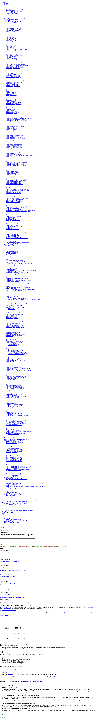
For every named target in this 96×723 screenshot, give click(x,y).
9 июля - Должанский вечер (11, 83)
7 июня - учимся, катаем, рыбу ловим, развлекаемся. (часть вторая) (17, 189)
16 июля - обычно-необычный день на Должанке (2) (15, 54)
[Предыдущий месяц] (12, 534)
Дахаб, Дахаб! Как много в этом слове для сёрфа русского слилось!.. (16, 501)
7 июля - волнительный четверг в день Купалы (14, 335)
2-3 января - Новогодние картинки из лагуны (14, 464)
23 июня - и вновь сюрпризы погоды (12, 363)
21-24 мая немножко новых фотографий (13, 15)
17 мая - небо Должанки (10, 409)
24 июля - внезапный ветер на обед (14, 312)
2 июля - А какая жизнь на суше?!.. (12, 110)
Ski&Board (4, 516)
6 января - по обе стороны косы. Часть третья (14, 460)
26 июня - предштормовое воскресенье (13, 359)
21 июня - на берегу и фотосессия (12, 366)
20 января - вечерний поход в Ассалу (12, 441)
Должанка (24, 546)
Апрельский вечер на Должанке (11, 492)
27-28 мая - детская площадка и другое (13, 397)
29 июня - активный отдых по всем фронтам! (14, 342)
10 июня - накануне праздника (11, 381)
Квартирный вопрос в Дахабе (11, 292)
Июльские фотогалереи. (10, 495)
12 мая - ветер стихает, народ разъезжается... (13, 231)
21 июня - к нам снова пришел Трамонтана (13, 367)
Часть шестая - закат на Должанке (14, 347)
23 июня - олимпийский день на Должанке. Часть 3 (15, 149)
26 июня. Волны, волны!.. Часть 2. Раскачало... (14, 137)
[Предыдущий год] (4, 534)
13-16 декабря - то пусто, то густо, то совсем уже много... (16, 261)
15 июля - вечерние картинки (11, 56)
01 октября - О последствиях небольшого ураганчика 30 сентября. (17, 481)
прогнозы (54, 546)
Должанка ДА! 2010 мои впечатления (12, 482)
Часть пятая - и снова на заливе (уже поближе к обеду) (17, 353)
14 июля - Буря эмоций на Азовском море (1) (14, 63)
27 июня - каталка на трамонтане (12, 134)
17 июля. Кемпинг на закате (11, 47)
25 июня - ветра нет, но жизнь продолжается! (14, 141)
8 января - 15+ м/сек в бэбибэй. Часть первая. (14, 458)
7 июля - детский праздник (11, 93)
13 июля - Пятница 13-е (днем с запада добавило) (14, 66)
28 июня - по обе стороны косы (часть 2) (13, 129)
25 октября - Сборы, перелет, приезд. (12, 294)
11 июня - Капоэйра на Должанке (12, 177)
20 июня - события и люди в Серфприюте (13, 154)
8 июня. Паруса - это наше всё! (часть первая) (14, 187)
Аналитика (21, 546)
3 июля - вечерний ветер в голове (12, 107)
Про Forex (6, 505)
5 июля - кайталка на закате (11, 100)
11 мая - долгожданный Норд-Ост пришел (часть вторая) (16, 232)
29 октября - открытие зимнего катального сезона (14, 291)
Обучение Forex (31, 546)
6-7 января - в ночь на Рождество (12, 253)
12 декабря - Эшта (9, 262)
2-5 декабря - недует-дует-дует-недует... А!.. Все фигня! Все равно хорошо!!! (19, 266)
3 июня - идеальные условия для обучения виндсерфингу (16, 388)
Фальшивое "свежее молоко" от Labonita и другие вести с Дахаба (12, 597)
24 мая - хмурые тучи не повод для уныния (13, 218)
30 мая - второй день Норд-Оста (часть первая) (14, 394)
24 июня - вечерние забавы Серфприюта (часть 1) (14, 145)
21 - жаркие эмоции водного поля (12, 35)
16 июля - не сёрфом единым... (11, 322)
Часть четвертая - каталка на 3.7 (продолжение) (16, 358)
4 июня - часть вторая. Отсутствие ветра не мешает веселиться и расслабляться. (20, 196)
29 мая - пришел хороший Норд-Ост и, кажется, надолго (16, 396)
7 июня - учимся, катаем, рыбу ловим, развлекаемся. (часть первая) (17, 190)
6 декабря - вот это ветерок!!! (11, 265)
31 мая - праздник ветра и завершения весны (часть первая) (16, 207)
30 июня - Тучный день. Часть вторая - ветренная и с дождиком (17, 121)
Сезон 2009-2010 (7, 518)
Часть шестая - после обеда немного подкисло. (16, 354)
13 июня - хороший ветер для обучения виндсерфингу (15, 377)
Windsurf (3, 6)
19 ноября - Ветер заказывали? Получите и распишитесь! (16, 276)
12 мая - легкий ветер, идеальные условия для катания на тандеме (17, 416)
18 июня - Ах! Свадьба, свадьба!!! (12, 365)
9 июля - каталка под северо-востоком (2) (13, 85)
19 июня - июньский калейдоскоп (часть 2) (13, 157)
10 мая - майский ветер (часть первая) (12, 236)
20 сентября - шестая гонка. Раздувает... (15, 300)
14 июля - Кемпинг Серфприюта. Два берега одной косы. (16, 64)
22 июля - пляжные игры (10, 316)
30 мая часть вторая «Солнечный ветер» (13, 208)
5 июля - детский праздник (11, 101)
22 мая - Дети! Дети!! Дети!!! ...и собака (13, 220)
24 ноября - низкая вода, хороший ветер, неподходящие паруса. (17, 272)
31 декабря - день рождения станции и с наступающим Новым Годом (18, 467)
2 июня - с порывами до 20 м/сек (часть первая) (14, 201)
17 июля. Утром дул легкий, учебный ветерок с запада (15, 52)
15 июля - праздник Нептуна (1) (11, 59)
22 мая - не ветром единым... (11, 403)
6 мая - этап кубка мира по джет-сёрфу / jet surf (14, 425)
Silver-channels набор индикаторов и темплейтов (14, 504)
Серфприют (37, 546)
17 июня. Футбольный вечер (11, 160)
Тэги (1, 544)
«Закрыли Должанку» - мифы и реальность (13, 380)
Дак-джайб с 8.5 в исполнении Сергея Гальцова (14, 260)
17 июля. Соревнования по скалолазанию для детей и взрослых (17, 49)
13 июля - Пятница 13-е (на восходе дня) (13, 68)
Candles (1, 546)
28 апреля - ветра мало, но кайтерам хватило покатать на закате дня (18, 242)
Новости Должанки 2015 (8, 8)
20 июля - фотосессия (10, 39)
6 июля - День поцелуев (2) (11, 98)
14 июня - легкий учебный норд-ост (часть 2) (14, 169)
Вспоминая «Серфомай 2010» (9, 437)
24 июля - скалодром (9, 26)
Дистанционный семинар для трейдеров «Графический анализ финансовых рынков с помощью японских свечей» (25, 509)
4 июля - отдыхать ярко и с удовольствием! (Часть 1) (15, 106)
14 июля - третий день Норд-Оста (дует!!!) (13, 326)
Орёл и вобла (8, 257)
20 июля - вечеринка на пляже (11, 38)
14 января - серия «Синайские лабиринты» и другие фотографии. (17, 447)
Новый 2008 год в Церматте (9, 521)
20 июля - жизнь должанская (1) (11, 41)
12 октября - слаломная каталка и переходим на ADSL (10, 567)
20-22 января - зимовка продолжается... (13, 248)
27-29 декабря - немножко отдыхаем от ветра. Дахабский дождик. (17, 469)
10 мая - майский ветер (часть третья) (12, 234)
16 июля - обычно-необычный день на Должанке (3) (15, 53)
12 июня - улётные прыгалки (11, 176)
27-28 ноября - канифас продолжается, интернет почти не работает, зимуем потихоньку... (21, 270)
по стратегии (45, 546)
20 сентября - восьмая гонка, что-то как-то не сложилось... (18, 298)
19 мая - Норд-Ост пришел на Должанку (13, 406)
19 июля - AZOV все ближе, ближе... (12, 42)
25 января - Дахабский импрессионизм (13, 247)
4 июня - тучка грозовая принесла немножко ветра (15, 387)
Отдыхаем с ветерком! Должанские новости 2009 (12, 494)
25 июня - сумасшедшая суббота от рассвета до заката (15, 360)
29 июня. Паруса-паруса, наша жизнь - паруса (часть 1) (15, 126)
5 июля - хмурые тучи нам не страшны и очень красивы (16, 102)
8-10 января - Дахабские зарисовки (12, 252)
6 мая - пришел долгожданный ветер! (12, 424)
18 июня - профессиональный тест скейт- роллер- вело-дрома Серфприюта (19, 370)
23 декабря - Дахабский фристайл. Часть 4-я (13, 470)
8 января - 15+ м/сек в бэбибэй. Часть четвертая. (14, 455)
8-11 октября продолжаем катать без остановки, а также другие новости (13, 570)
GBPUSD (9, 546)
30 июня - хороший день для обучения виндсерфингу (15, 341)
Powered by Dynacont (3, 720)
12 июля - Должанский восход (11, 72)
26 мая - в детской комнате (10, 217)
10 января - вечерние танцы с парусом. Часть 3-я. (14, 449)
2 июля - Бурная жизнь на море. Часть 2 (13, 111)
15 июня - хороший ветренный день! (12, 374)
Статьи (3, 513)
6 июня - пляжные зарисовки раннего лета (13, 385)
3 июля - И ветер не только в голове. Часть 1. (14, 109)
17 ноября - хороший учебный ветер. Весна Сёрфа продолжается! (17, 278)
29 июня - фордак (9, 124)
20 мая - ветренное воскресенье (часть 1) (13, 223)
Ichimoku (11, 546)
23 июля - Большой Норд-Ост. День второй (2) (14, 28)
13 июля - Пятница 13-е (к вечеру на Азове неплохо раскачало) (17, 65)
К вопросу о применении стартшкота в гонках (14, 487)
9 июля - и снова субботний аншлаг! (12, 333)
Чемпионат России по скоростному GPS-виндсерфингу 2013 (14, 18)
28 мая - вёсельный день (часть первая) (13, 213)
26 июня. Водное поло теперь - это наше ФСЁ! (14, 139)
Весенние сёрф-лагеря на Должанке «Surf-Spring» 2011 (15, 433)
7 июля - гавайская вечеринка (11, 92)
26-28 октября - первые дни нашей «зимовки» (14, 293)
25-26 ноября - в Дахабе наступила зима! (13, 271)
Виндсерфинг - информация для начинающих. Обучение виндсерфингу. (16, 439)
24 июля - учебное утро (12, 313)
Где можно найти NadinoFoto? (9, 512)
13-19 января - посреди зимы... (11, 249)
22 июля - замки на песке (10, 33)
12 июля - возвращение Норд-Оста (12, 329)
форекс (65, 546)
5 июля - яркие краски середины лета (12, 103)
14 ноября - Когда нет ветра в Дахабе (12, 282)
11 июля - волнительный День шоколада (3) (13, 75)
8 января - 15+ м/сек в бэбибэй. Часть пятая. (13, 454)
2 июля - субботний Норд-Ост (11, 339)
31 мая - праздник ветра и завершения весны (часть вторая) (16, 206)
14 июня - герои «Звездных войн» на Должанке (14, 168)
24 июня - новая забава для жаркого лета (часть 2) (14, 146)
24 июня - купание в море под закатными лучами (14, 143)
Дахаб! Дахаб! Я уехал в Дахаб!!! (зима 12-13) (12, 19)
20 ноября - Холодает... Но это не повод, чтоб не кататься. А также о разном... (19, 275)
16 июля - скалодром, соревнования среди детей (14, 321)
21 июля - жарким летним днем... (12, 317)
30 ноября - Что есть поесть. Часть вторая (13, 268)
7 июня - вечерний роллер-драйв (12, 188)
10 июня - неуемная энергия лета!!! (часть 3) (14, 181)
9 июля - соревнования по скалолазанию (13, 332)
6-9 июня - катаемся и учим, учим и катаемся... (14, 11)
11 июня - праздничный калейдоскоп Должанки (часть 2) (16, 179)
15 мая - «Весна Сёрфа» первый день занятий (14, 413)
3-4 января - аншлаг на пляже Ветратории (13, 255)
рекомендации (57, 546)
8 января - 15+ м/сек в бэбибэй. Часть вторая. (14, 457)
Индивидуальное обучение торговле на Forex (14, 507)
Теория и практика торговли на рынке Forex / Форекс (15, 508)
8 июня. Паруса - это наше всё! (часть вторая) (14, 186)
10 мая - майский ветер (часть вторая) (12, 235)
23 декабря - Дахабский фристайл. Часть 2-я (13, 473)
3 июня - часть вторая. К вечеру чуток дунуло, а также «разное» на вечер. (18, 198)
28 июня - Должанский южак (11, 348)
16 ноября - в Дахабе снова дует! (12, 279)
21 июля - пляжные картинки (11, 36)
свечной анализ (61, 546)
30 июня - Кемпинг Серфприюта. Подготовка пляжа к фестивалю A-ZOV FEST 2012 (21, 118)
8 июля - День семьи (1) (10, 91)
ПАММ (35, 546)
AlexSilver (2, 0)
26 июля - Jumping (11, 306)
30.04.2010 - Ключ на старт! (11, 490)
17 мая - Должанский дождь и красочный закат (14, 226)
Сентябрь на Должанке (10, 496)
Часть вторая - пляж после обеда (13, 344)
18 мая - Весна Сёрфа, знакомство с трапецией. (14, 407)
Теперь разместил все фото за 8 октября (7, 552)
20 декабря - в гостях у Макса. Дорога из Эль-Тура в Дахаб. (16, 258)
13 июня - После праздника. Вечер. (12, 171)
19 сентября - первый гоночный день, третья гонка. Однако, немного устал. (21, 302)
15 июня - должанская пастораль (12, 166)
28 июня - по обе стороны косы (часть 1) (13, 130)
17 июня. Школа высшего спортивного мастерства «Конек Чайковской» (18, 159)
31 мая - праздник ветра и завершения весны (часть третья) (16, 205)
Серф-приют (6, 5)
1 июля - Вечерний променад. (11, 113)
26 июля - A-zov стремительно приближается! (14, 305)
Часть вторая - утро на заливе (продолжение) (16, 350)
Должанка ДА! (6, 4)
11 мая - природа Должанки (11, 417)
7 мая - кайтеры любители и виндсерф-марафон (14, 422)
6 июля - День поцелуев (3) (11, 97)
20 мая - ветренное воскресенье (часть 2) (13, 222)
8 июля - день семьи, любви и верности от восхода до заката (16, 334)
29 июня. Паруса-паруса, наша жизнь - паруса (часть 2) (15, 125)
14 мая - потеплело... (9, 414)
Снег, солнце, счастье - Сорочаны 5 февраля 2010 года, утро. (16, 520)
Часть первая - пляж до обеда (13, 343)
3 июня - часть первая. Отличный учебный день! (14, 199)
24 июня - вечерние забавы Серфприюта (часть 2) (14, 144)
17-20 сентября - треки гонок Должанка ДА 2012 (14, 21)
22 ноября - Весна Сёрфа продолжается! (13, 274)
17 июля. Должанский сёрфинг (11, 50)
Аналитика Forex (7, 506)
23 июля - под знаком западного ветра (12, 315)
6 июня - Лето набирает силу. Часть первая (13, 193)
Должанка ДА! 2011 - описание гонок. (13, 296)
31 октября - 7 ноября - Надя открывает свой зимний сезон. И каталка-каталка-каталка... (21, 289)
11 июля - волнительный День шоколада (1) (13, 77)
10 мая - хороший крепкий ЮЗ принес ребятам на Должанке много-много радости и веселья (22, 419)
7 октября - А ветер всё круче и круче (7, 574)
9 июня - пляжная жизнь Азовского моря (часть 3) (14, 184)
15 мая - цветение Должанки (11, 228)
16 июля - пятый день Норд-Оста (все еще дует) (14, 323)
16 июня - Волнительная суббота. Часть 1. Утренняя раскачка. (17, 165)
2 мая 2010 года (9, 438)
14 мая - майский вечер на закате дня (12, 229)
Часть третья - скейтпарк (12, 345)
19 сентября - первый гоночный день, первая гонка (17, 304)
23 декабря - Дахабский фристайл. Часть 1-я (13, 474)
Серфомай (6, 3)
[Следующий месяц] (20, 534)
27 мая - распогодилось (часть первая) (12, 215)
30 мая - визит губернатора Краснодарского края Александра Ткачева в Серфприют (20, 210)
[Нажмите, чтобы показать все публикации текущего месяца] (16, 534)
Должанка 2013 (7, 17)
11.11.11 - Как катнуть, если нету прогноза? (13, 286)
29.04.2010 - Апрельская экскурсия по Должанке (14, 491)
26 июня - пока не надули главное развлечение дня (15, 140)
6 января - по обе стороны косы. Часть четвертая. (14, 459)
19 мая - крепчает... (9, 224)
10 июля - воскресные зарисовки (12, 331)
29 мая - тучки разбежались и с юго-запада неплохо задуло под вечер (18, 211)
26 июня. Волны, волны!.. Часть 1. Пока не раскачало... (15, 138)
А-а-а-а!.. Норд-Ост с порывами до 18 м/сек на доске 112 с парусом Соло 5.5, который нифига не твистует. (24, 486)
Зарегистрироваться (5, 528)
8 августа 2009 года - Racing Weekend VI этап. (14, 498)
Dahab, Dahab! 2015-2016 (8, 7)
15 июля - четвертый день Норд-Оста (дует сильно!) (15, 325)
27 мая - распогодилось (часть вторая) (12, 214)
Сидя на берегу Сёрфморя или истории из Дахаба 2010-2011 (14, 440)
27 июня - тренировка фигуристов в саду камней (14, 135)
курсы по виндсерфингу (51, 611)
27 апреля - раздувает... (10, 432)
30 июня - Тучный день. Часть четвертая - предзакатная (15, 119)
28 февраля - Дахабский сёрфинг (12, 250)
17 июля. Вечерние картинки (11, 48)
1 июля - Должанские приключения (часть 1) (14, 117)
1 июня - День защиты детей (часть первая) (13, 204)
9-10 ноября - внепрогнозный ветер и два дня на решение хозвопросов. (18, 287)
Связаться (4, 523)
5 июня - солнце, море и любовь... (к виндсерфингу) (15, 386)
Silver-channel (15, 546)
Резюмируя (10, 297)
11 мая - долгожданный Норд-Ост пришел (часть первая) (16, 233)
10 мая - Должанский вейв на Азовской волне (14, 418)
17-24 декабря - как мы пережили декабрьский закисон (15, 259)
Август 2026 (33, 534)
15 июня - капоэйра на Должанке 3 (12, 167)
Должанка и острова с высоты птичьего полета (14, 237)
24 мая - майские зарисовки (11, 401)
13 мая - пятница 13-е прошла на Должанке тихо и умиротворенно (17, 415)
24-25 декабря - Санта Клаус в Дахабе (12, 472)
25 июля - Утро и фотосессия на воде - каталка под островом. (16, 23)
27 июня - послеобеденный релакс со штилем (14, 133)
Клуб (3, 514)
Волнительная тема (11, 309)
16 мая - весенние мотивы (10, 227)
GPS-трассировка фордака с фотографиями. (13, 483)
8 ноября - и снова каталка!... (11, 288)
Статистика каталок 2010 (10, 485)
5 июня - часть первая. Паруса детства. (13, 195)
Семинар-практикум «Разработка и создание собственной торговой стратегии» (20, 510)
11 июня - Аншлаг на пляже (11, 379)
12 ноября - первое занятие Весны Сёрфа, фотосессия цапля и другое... (18, 283)
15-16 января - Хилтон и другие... (12, 446)
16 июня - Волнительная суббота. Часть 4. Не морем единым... (17, 162)
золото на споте (41, 546)
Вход (3, 527)
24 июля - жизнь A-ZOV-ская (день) (12, 25)
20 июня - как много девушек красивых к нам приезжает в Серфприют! (18, 368)
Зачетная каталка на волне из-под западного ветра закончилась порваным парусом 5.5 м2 (21, 500)
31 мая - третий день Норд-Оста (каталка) (13, 392)
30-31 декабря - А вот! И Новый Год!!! (13, 256)
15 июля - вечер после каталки (11, 324)
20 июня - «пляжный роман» (11, 156)
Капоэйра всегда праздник (10, 10)
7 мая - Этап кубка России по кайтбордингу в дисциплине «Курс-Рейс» (18, 423)
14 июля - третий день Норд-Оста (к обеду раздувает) (15, 327)
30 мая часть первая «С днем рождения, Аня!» (14, 209)
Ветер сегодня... (3, 590)
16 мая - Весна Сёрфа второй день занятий (13, 411)
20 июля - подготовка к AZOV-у (11, 37)
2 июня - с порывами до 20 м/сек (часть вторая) (14, 200)
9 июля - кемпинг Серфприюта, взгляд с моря (14, 82)
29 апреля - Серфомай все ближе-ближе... (13, 241)
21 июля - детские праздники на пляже (13, 34)
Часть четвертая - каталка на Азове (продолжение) (17, 352)
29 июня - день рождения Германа (12, 123)
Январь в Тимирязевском (8, 515)
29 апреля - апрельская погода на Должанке (13, 430)
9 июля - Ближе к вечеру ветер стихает (13, 84)
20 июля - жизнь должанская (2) (11, 40)
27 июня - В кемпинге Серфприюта (12, 132)
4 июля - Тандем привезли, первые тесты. (13, 104)
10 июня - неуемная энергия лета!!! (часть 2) (14, 182)
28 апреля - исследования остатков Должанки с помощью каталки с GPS (18, 431)
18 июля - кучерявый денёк (11, 46)
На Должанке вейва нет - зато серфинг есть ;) (14, 478)
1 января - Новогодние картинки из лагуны (13, 465)
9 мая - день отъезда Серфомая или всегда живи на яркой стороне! (17, 420)
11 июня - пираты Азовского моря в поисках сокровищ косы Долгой (18, 178)
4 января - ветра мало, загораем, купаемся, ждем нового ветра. (17, 463)
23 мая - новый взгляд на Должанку (12, 402)
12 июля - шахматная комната (11, 71)
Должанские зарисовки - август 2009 (12, 497)
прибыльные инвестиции (50, 546)
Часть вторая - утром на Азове (13, 356)
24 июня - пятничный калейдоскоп (12, 362)
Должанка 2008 (7, 499)
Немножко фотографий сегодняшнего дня (8, 583)
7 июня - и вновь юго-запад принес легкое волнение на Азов (16, 383)
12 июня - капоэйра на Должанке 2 (12, 174)
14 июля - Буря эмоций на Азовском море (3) (14, 61)
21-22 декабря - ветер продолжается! (12, 475)
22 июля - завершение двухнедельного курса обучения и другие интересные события (20, 32)
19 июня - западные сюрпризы (11, 369)
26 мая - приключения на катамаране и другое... (14, 216)
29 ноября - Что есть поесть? (11, 269)
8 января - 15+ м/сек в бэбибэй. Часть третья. (14, 456)
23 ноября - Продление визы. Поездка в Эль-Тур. (14, 273)
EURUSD (4, 546)
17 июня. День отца (9, 161)
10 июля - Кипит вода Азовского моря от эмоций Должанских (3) (17, 79)
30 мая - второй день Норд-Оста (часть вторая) (14, 393)
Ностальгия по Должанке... (9, 244)
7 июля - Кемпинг (9, 94)
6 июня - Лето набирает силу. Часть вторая (13, 192)
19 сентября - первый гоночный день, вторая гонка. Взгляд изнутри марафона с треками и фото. (24, 303)
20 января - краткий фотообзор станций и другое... (15, 442)
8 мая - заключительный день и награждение (14, 421)
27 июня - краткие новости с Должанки (13, 364)
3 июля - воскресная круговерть (11, 338)
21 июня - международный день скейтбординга (14, 152)
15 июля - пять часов (9, 57)
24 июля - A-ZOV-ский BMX (11, 24)
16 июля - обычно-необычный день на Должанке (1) (15, 55)
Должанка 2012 (7, 20)
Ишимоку (27, 546)
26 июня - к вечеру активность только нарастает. (14, 136)
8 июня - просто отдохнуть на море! (12, 382)
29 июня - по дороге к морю (11, 127)
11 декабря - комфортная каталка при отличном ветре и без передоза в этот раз (19, 263)
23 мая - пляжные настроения (11, 219)
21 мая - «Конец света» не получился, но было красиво (15, 404)
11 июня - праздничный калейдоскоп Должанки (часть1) (16, 180)
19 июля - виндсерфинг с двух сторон (12, 43)
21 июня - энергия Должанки (11, 153)
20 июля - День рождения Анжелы (12, 318)
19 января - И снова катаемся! (11, 443)
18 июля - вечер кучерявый (11, 44)
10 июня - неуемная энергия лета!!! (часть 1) (14, 183)
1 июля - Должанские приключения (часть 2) (14, 116)
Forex (3, 502)
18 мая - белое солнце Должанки (12, 408)
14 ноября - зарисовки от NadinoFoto (12, 281)
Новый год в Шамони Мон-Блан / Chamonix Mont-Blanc (13, 522)
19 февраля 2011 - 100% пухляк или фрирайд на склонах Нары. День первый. (17, 517)
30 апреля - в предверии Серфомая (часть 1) (13, 240)
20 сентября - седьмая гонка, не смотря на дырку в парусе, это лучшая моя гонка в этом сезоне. (24, 299)
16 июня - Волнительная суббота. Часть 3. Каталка (15, 163)
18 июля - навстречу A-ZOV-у (11, 45)
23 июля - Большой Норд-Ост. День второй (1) (14, 29)
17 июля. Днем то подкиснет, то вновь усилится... (14, 51)
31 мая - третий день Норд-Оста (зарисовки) (13, 391)
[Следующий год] (27, 534)
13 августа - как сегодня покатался (12, 22)
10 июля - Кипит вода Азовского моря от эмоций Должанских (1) (17, 81)
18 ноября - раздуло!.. (10, 277)
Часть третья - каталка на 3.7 (13, 357)
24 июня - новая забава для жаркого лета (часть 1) (14, 147)
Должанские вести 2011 (8, 295)
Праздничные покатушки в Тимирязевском (13, 519)
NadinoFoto (4, 511)
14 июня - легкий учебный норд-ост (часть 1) (14, 170)
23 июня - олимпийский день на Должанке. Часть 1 (15, 150)
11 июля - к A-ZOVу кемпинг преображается (14, 73)
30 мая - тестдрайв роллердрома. (11, 395)
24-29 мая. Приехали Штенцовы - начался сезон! (14, 14)
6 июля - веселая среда (10, 336)
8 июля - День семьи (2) (10, 90)
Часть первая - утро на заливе (13, 349)
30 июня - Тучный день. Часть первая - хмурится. (14, 122)
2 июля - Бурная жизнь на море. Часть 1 (13, 112)
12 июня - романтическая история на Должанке (14, 175)
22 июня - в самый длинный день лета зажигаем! (14, 151)
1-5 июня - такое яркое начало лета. (12, 12)
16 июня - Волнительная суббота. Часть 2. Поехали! (15, 164)
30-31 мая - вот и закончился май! (12, 13)
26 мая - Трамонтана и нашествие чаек (13, 399)
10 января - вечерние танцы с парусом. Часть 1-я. (14, 451)
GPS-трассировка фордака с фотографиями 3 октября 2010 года (17, 479)
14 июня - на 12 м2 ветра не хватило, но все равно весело (16, 376)
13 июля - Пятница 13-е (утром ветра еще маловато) (15, 67)
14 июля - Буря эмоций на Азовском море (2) (14, 62)
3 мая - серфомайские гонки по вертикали (13, 427)
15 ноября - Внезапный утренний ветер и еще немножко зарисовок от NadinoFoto (20, 280)
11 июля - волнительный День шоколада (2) (13, 76)
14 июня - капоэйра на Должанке (12, 375)
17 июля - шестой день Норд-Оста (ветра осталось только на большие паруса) (19, 320)
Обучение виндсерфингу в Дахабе (12, 285)
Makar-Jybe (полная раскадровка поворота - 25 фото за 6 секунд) (17, 238)
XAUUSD (19, 546)
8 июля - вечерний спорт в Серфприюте (13, 88)
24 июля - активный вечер (12, 311)
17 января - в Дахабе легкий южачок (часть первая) (15, 445)
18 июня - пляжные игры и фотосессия (13, 371)
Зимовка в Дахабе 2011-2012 (9, 245)
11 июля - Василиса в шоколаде (11, 74)
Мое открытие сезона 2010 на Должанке (13, 493)
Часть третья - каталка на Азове (13, 351)
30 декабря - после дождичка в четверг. (13, 468)
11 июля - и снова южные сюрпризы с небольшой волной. (16, 330)
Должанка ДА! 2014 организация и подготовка (12, 16)
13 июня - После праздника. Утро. (12, 172)
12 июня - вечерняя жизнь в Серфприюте (13, 173)
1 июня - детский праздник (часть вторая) (13, 202)
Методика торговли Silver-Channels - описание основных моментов (15, 503)
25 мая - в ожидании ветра (10, 400)
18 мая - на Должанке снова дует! (12, 225)
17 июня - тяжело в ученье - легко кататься (13, 372)
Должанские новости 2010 (8, 477)
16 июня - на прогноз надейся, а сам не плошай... (14, 373)
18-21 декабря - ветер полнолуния (12, 476)
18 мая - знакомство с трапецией (13, 434)
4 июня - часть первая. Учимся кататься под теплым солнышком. (17, 197)
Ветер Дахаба (8, 284)
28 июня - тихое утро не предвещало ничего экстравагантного (17, 131)
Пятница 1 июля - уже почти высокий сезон (13, 340)
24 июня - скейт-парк (10, 361)
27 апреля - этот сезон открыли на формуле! (13, 243)
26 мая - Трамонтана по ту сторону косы (13, 398)
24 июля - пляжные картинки (11, 27)
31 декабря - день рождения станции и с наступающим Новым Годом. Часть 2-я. (20, 466)
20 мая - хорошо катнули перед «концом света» (14, 405)
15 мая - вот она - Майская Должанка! (12, 412)
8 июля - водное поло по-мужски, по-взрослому (14, 89)
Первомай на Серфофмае (10, 429)
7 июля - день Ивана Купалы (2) (11, 95)
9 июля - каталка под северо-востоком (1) (13, 86)
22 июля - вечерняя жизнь (10, 31)
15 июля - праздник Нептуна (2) (11, 58)
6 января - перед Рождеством (11, 254)
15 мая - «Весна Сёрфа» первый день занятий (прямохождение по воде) (20, 436)
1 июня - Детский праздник (11, 390)
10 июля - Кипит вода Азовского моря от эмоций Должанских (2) (17, 80)
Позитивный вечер (11, 308)
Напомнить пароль (5, 530)
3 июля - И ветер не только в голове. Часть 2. (14, 108)
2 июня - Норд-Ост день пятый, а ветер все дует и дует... (16, 389)
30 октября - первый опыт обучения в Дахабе (14, 290)
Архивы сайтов (5, 2)
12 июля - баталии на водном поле (12, 70)
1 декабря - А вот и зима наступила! (12, 267)
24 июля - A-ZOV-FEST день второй (12, 30)
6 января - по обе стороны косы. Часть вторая (14, 461)
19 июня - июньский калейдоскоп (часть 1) (13, 158)
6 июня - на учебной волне (11, 384)
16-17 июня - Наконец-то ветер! (11, 484)
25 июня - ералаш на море (10, 142)
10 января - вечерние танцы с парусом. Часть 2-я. (14, 450)
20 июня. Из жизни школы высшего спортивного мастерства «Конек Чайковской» (20, 155)
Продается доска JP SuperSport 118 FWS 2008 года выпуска (16, 488)
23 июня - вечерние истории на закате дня (13, 148)
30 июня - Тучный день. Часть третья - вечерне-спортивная (16, 120)
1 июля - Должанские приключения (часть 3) (14, 115)
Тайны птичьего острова (10, 489)
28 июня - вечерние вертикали (11, 128)
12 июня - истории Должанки (11, 378)
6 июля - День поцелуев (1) (11, 99)
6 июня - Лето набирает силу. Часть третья (13, 191)
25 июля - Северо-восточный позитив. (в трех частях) (15, 307)
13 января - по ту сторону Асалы (12, 251)
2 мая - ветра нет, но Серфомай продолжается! (14, 428)
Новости (3, 524)
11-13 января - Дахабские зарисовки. (12, 448)
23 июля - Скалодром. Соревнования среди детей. (14, 314)
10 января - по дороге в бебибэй (11, 452)
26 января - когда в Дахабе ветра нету (12, 246)
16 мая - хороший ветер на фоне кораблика (13, 410)
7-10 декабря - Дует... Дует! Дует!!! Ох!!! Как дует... (15, 264)
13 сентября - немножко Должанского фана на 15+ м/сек (16, 9)
